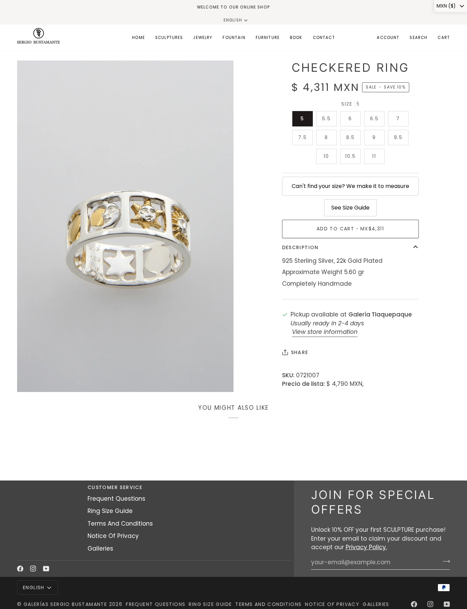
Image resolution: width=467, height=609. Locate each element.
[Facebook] (20, 569)
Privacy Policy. (366, 547)
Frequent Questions (116, 499)
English (233, 20)
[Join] (444, 561)
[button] (169, 38)
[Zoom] (30, 379)
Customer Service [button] (115, 487)
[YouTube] (46, 569)
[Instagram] (33, 569)
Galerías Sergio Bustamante (65, 604)
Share (299, 352)
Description (300, 247)
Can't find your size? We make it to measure (350, 186)
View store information (325, 332)
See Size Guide (350, 208)
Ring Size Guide (110, 511)
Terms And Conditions (120, 523)
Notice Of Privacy (113, 536)
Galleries (100, 548)
